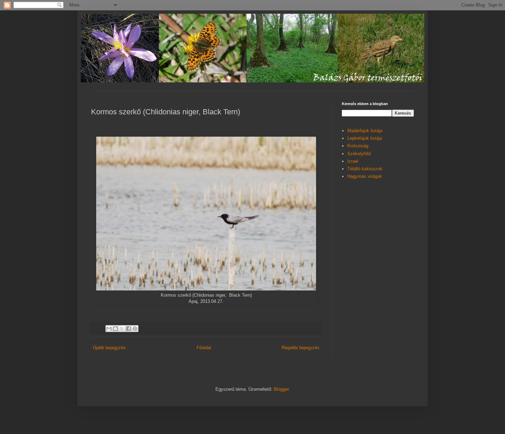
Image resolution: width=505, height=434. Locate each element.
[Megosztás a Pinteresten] (135, 328)
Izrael (352, 161)
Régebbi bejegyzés (300, 347)
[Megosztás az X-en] (122, 328)
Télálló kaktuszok (364, 168)
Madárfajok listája (364, 130)
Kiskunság (357, 145)
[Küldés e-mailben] (108, 328)
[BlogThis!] (115, 328)
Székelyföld (359, 153)
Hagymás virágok (364, 176)
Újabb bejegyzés (109, 347)
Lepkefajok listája (364, 138)
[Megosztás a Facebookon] (128, 328)
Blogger (281, 389)
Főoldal (204, 347)
